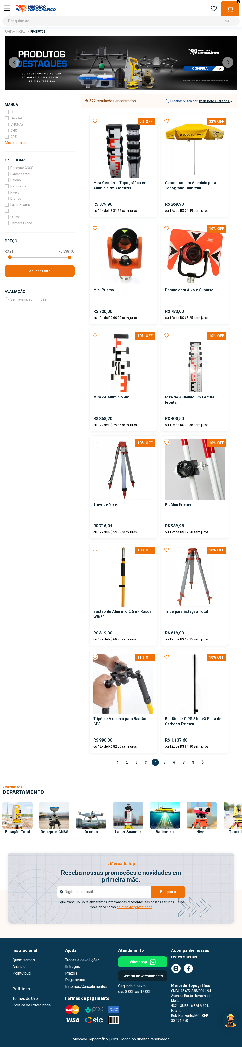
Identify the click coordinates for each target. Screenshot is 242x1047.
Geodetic (17, 118)
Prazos (71, 973)
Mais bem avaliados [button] (214, 101)
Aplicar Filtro (40, 271)
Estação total (20, 174)
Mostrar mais (16, 142)
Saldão (15, 180)
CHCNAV (16, 124)
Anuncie (19, 966)
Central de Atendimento (142, 976)
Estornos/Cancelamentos (86, 986)
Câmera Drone (21, 223)
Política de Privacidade (32, 1005)
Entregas (72, 966)
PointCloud (22, 973)
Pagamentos (75, 980)
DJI (13, 112)
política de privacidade (134, 907)
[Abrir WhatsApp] (230, 1035)
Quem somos (24, 960)
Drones (15, 198)
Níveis (14, 192)
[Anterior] (117, 762)
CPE (13, 137)
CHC (13, 130)
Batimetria (18, 186)
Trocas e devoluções (82, 960)
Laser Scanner (21, 205)
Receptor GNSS (21, 168)
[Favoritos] (214, 9)
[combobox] (121, 13)
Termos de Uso (25, 998)
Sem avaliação (29, 299)
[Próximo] (202, 762)
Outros (15, 217)
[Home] (36, 9)
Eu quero (168, 892)
